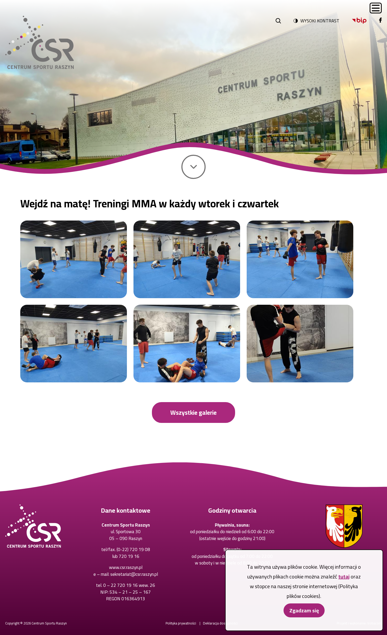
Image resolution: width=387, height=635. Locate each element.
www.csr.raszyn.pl (125, 567)
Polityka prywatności (181, 623)
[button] (73, 259)
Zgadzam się (304, 610)
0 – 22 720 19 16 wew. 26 (129, 585)
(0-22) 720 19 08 (133, 549)
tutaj (344, 576)
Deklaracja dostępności (220, 623)
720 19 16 (129, 556)
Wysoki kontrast (319, 21)
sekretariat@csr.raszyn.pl (134, 574)
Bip (359, 21)
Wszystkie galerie (193, 412)
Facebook (380, 21)
